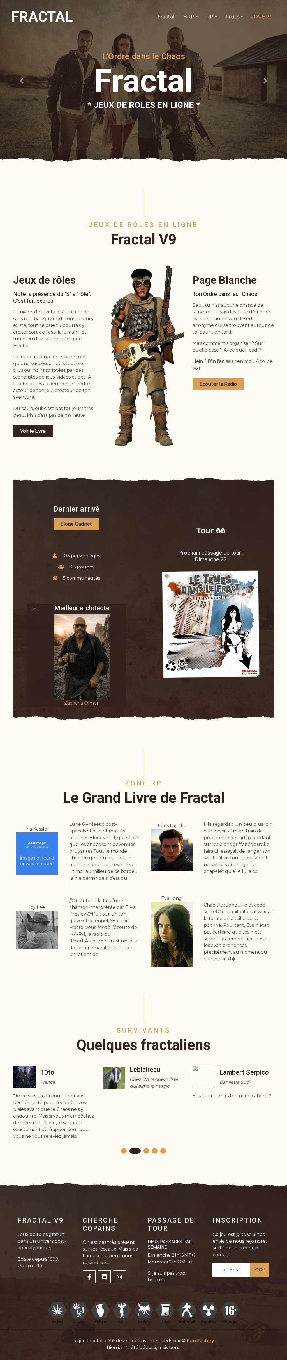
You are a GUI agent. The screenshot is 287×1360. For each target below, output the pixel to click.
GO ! (260, 1269)
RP (210, 16)
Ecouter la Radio (218, 384)
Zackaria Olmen (82, 703)
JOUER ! (261, 16)
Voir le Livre (33, 431)
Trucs (232, 16)
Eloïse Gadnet (76, 524)
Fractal (166, 16)
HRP (189, 16)
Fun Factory (200, 1340)
